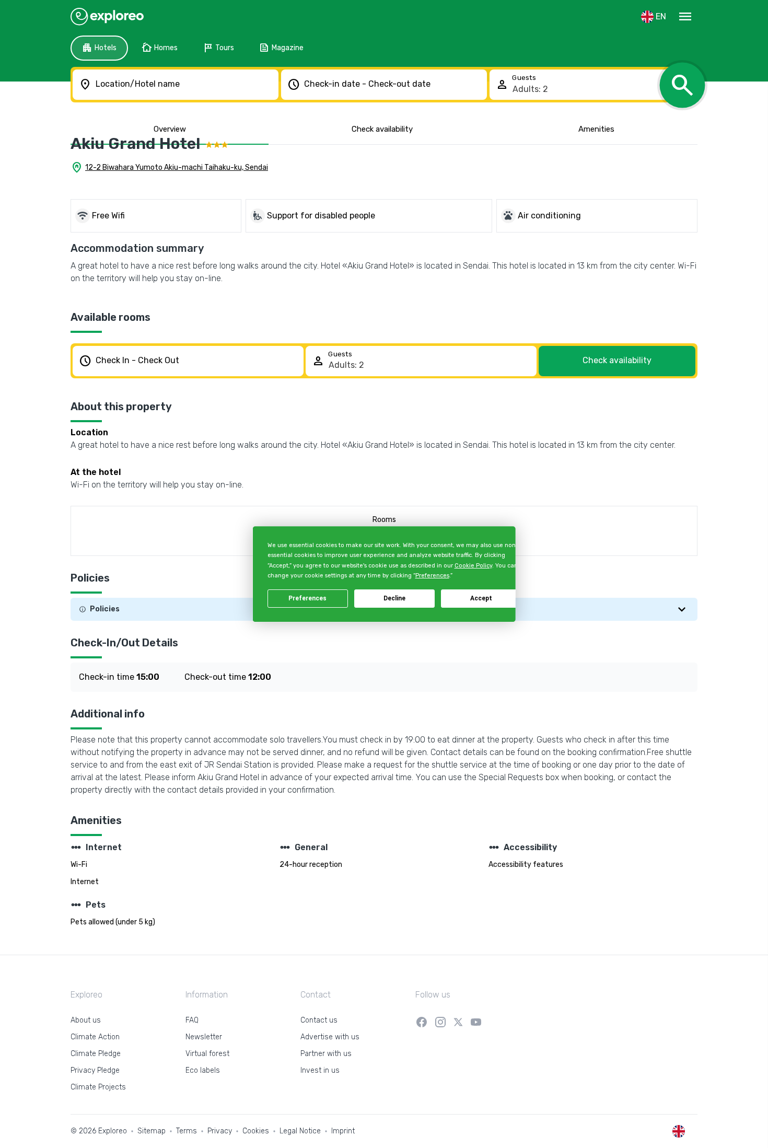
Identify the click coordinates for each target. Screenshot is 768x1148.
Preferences (307, 598)
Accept (481, 598)
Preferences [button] (432, 575)
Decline (394, 598)
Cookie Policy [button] (473, 565)
